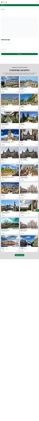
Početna (2, 5)
